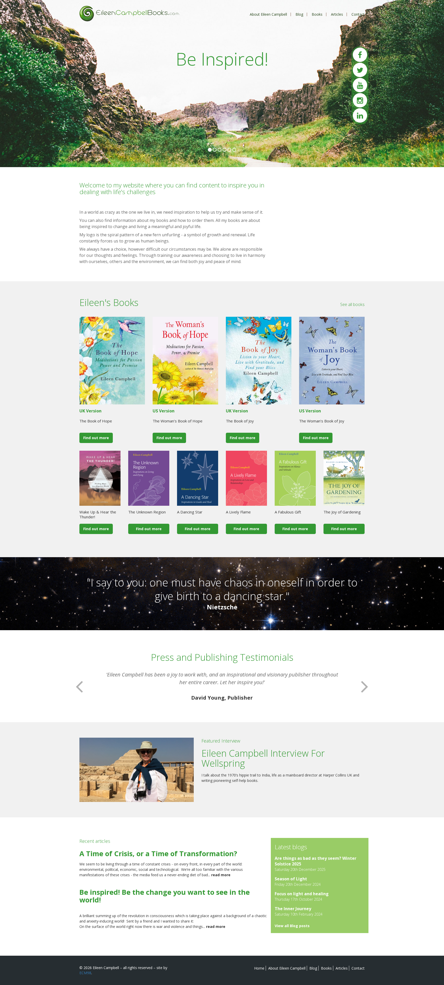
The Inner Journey (293, 908)
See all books (352, 304)
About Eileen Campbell (268, 14)
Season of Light (291, 879)
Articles (337, 14)
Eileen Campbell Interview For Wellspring (263, 758)
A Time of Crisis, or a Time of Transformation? (158, 853)
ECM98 (85, 972)
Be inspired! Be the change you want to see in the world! (164, 895)
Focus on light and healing (302, 894)
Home (259, 968)
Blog (299, 14)
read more (220, 874)
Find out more (96, 437)
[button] (79, 686)
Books (317, 14)
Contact (358, 14)
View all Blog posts (292, 925)
